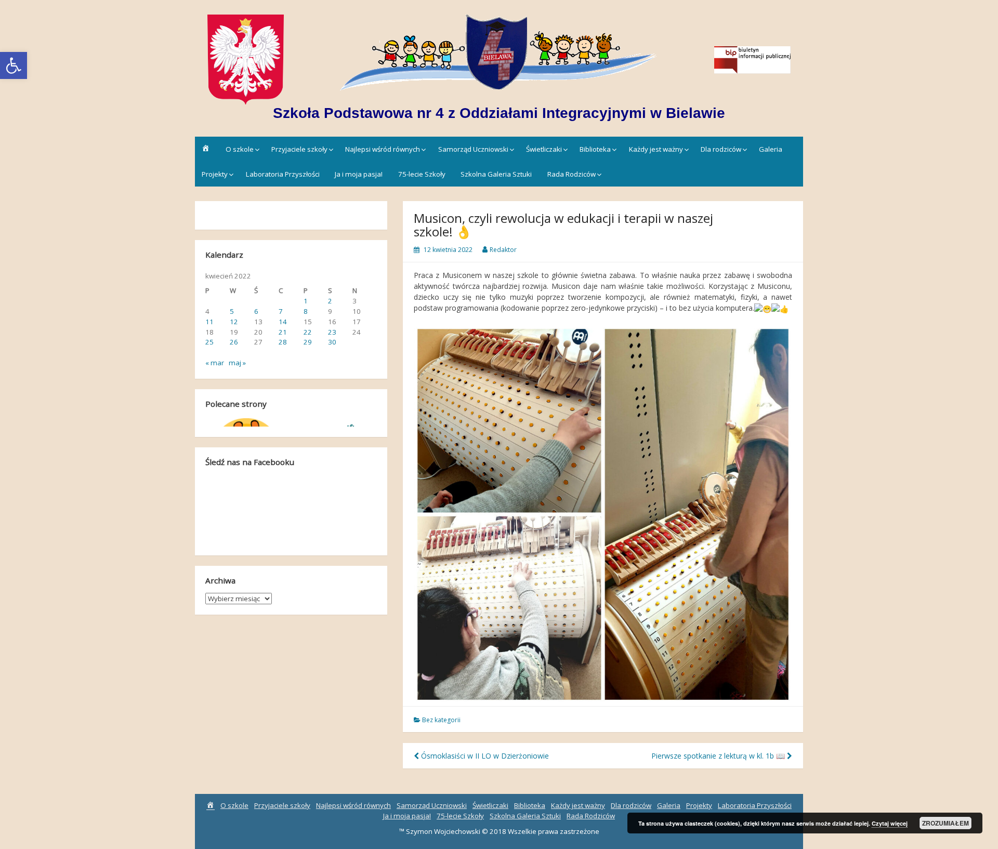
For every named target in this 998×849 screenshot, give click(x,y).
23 (332, 332)
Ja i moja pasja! (359, 174)
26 (234, 342)
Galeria (770, 149)
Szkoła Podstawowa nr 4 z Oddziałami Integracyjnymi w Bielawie (499, 113)
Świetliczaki (544, 149)
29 (308, 342)
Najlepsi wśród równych (382, 149)
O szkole (240, 149)
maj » (237, 362)
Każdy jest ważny (656, 149)
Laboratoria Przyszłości (283, 174)
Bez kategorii (441, 719)
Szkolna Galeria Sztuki (496, 174)
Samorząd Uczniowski (473, 149)
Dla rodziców (721, 149)
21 (283, 332)
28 (283, 342)
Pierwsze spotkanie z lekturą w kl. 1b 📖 (719, 756)
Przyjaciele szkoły (299, 149)
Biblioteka (595, 149)
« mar (214, 362)
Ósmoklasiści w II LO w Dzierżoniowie (484, 756)
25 (209, 342)
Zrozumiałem (945, 823)
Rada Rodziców (571, 174)
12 (234, 321)
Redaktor (503, 249)
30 (332, 342)
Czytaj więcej (890, 823)
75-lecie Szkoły (421, 174)
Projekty (215, 174)
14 (283, 321)
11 (209, 321)
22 (308, 332)
